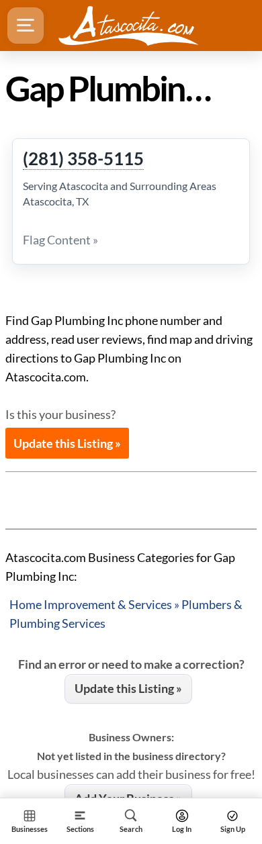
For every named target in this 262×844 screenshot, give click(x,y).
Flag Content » (60, 239)
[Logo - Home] (128, 25)
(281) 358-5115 (83, 159)
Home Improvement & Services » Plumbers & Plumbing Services (126, 613)
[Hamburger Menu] (25, 25)
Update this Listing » (67, 443)
